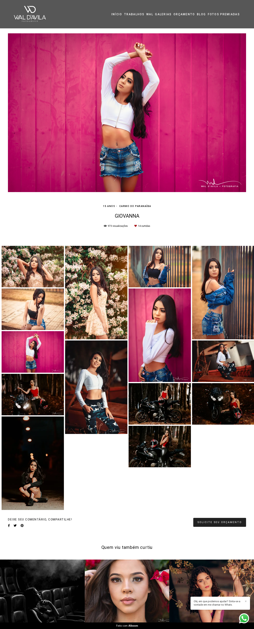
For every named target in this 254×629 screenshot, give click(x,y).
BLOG (201, 14)
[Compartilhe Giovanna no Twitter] (15, 525)
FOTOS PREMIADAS (224, 14)
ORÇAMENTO (184, 14)
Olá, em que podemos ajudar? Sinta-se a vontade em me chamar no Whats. (217, 603)
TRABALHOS (134, 14)
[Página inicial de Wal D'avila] (37, 14)
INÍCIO (116, 14)
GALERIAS (163, 14)
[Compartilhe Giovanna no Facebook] (9, 525)
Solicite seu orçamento (219, 522)
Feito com (127, 625)
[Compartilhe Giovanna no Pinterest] (22, 525)
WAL (149, 14)
